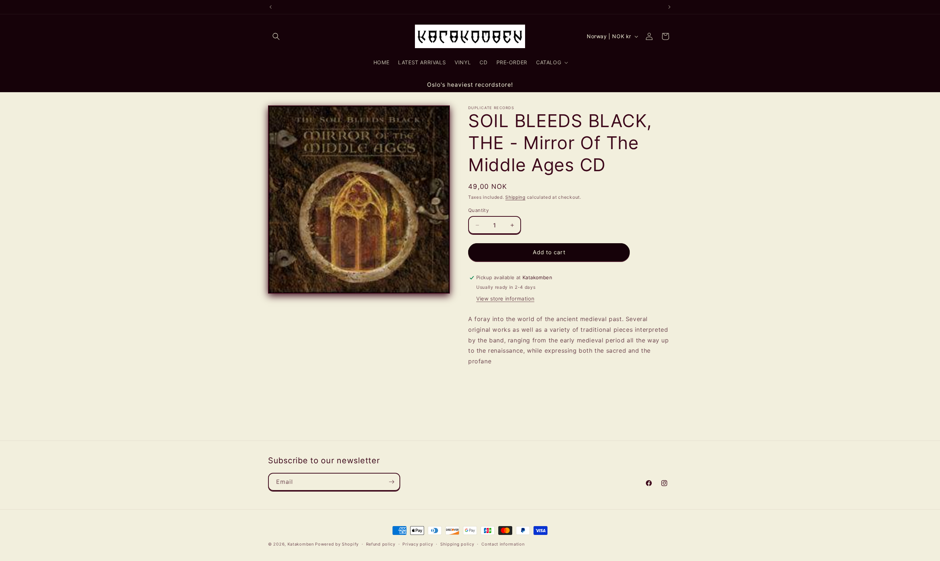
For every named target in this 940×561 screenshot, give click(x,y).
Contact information (502, 544)
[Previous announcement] (271, 7)
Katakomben (301, 544)
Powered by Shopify (337, 544)
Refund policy (380, 544)
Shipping (515, 197)
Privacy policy (417, 544)
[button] (276, 36)
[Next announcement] (669, 7)
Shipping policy (457, 544)
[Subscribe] (391, 482)
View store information (505, 298)
